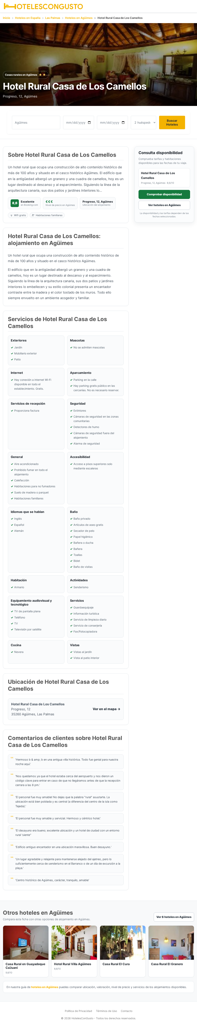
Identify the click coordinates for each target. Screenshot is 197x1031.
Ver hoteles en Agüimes (164, 205)
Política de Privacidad (78, 1011)
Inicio (6, 17)
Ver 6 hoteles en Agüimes (173, 917)
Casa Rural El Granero (167, 964)
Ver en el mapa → (106, 709)
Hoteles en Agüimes (79, 17)
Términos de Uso (106, 1011)
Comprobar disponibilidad (164, 194)
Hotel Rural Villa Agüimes (72, 964)
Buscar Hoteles (172, 122)
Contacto (126, 1011)
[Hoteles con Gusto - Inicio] (43, 6)
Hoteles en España (27, 17)
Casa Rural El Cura (116, 964)
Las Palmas (52, 17)
